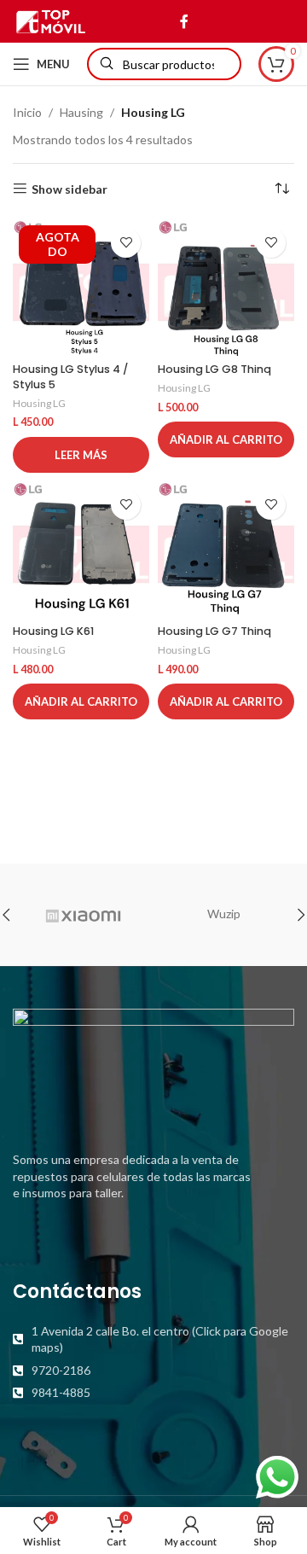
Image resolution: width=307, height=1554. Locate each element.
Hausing (81, 112)
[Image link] (153, 1069)
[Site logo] (51, 20)
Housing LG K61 (53, 631)
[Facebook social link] (184, 21)
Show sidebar (69, 188)
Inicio (27, 112)
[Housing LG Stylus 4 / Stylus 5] (81, 287)
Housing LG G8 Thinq (214, 369)
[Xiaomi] (83, 914)
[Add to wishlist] (126, 243)
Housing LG (39, 403)
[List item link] (153, 1339)
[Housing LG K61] (81, 549)
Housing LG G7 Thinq (214, 631)
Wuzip (223, 913)
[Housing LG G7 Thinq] (226, 549)
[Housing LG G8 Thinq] (226, 287)
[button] (226, 439)
